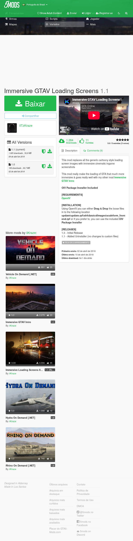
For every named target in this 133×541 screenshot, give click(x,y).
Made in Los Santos (15, 486)
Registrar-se (106, 13)
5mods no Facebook (84, 523)
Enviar (73, 13)
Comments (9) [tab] (94, 150)
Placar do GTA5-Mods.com (58, 530)
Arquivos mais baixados (57, 511)
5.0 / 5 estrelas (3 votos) (118, 143)
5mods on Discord (84, 532)
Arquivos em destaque (56, 492)
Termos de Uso (85, 500)
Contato (81, 484)
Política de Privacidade (83, 492)
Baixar (34, 103)
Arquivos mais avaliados (57, 520)
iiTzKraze (25, 125)
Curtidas (89, 143)
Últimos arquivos (58, 484)
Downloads (71, 143)
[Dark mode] (119, 13)
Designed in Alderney (16, 483)
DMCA (80, 506)
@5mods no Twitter (85, 513)
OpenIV (66, 198)
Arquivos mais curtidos (57, 501)
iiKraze (31, 232)
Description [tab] (70, 150)
